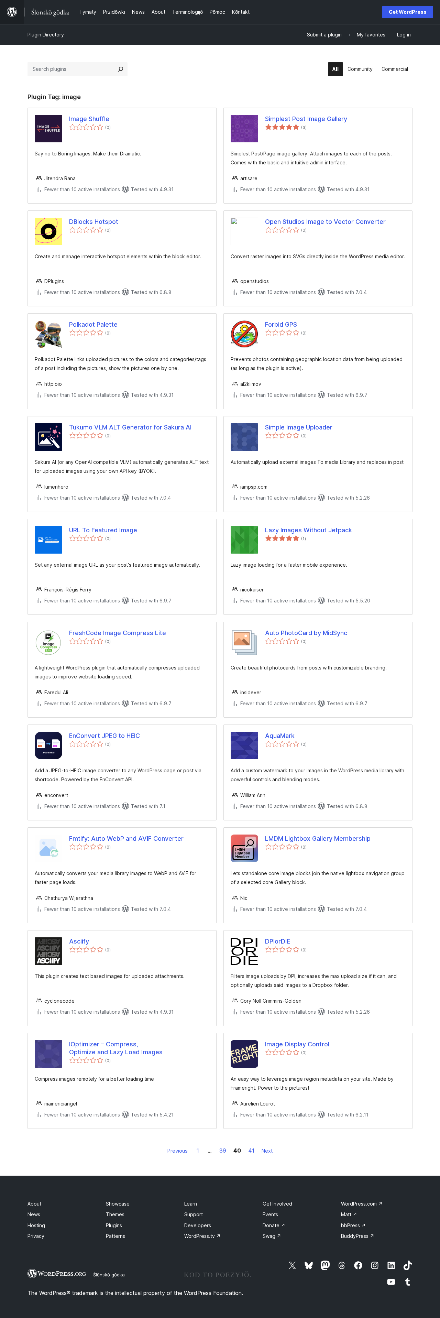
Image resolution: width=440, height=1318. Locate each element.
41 (251, 1150)
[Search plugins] (121, 69)
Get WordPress (408, 12)
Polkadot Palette (93, 324)
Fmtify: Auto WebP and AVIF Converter (126, 838)
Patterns (115, 1236)
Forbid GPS (281, 324)
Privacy (36, 1236)
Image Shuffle (89, 118)
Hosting (36, 1225)
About (34, 1204)
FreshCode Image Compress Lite (117, 632)
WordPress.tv (202, 1236)
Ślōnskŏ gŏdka (109, 1274)
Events (270, 1214)
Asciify (79, 941)
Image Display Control (297, 1044)
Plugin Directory (46, 34)
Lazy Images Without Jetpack (308, 530)
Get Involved (277, 1204)
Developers (197, 1225)
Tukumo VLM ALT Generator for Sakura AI (130, 427)
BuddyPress (357, 1236)
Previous (177, 1151)
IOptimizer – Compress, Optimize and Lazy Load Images (116, 1048)
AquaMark (280, 735)
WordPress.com (362, 1204)
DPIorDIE (277, 941)
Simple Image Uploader (298, 427)
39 (222, 1150)
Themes (115, 1214)
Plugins (114, 1225)
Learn (190, 1204)
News (34, 1214)
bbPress (353, 1225)
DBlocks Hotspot (93, 221)
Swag (272, 1236)
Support (193, 1214)
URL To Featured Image (103, 530)
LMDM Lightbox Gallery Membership (318, 838)
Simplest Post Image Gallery (306, 118)
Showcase (118, 1204)
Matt (349, 1214)
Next (267, 1151)
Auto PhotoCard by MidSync (306, 632)
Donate (274, 1225)
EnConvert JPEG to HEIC (104, 735)
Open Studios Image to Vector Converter (325, 221)
